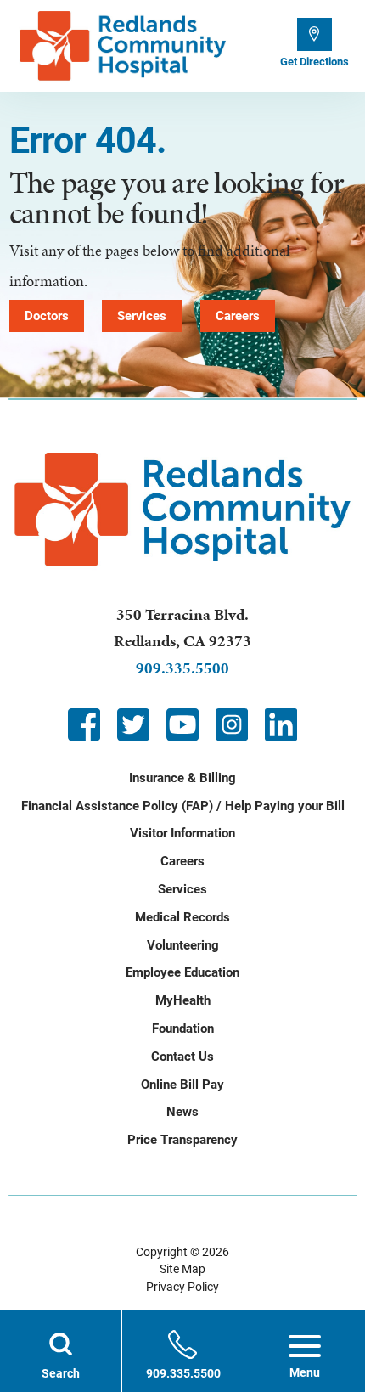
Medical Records (182, 917)
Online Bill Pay (182, 1084)
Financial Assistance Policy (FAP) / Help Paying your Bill (183, 806)
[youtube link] (182, 724)
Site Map (182, 1269)
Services (141, 316)
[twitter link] (133, 724)
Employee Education (182, 972)
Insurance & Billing (182, 778)
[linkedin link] (281, 724)
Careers (238, 316)
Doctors (47, 316)
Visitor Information (182, 833)
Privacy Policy (182, 1286)
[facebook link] (84, 724)
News (182, 1111)
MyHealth (183, 1000)
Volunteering (183, 945)
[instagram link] (232, 724)
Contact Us (182, 1056)
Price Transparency (182, 1139)
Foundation (183, 1028)
